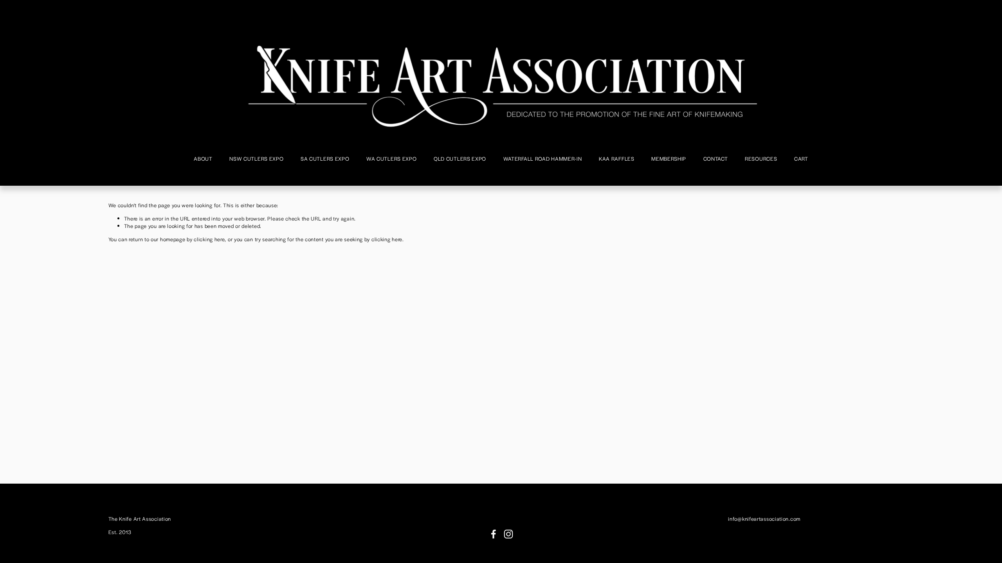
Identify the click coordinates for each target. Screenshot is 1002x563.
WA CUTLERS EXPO (391, 158)
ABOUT (203, 158)
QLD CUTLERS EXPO (460, 158)
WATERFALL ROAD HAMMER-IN (542, 158)
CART (801, 158)
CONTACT (715, 158)
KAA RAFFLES (616, 158)
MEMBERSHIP (668, 158)
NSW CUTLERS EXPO (256, 158)
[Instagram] (508, 534)
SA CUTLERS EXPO (325, 158)
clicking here (209, 239)
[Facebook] (493, 534)
